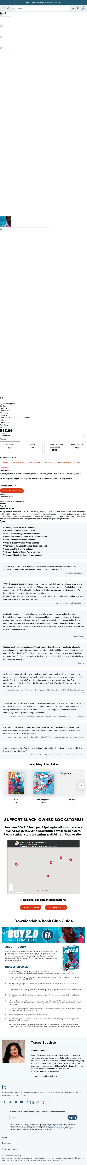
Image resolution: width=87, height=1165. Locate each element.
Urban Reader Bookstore (56, 907)
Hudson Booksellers (64, 462)
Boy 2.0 (3, 506)
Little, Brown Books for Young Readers (15, 417)
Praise (2, 521)
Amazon (5, 462)
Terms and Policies (10, 1149)
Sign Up (72, 1117)
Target (78, 462)
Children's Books (6, 496)
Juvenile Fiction (6, 501)
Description (5, 470)
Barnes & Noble (18, 462)
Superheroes (19, 501)
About (4, 1137)
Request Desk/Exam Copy (12, 491)
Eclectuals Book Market (31, 907)
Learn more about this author (43, 1076)
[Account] (78, 9)
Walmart (5, 467)
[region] (43, 787)
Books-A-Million (34, 462)
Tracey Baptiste (8, 403)
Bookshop (48, 462)
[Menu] (3, 8)
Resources (6, 1143)
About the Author (7, 508)
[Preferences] (73, 8)
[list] (43, 312)
